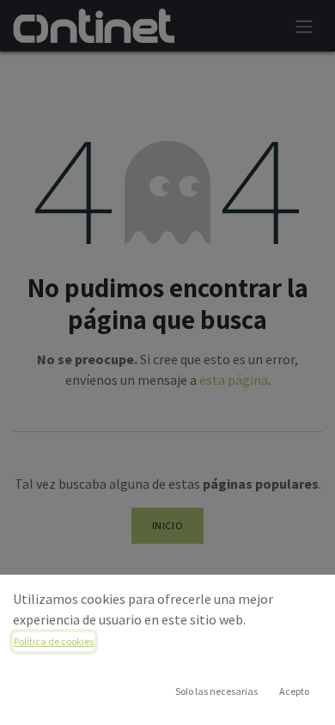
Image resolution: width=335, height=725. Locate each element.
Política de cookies (54, 641)
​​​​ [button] (216, 691)
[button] (293, 691)
